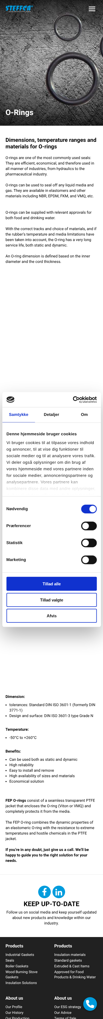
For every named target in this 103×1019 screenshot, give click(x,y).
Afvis (52, 615)
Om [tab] (84, 414)
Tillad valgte (51, 599)
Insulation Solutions (21, 982)
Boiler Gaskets (16, 966)
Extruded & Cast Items (72, 966)
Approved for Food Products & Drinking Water (75, 974)
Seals (9, 960)
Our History (14, 1012)
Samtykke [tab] (18, 414)
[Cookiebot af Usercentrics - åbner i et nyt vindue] (73, 399)
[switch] (89, 526)
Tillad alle (52, 584)
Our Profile (13, 1006)
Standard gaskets (68, 960)
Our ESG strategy (67, 1006)
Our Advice (63, 1012)
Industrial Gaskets (19, 954)
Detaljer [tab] (51, 414)
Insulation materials (70, 954)
